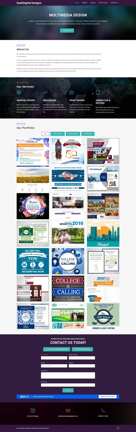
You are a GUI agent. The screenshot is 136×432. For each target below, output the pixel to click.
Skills (93, 3)
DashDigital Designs (29, 3)
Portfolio (103, 3)
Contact (114, 3)
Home (77, 3)
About (84, 3)
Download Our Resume (82, 349)
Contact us (67, 30)
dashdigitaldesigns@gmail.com (56, 349)
